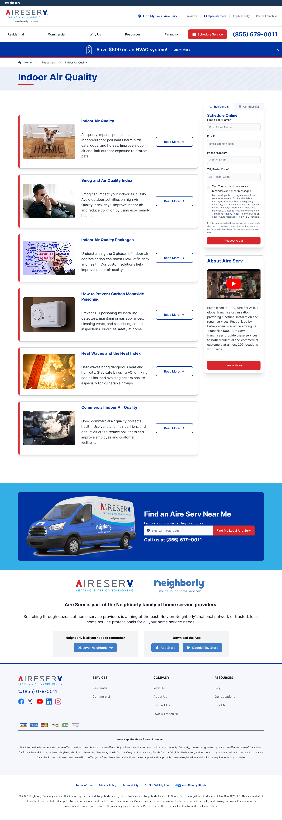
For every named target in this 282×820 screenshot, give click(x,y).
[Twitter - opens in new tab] (30, 701)
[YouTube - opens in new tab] (40, 701)
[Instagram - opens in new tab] (58, 701)
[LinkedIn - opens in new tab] (49, 701)
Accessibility (130, 785)
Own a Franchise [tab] (266, 16)
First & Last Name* (219, 119)
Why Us (159, 688)
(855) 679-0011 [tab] (255, 34)
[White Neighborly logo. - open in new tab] (13, 3)
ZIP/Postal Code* (218, 169)
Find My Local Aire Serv (234, 530)
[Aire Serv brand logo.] (27, 16)
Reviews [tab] (191, 16)
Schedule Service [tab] (210, 34)
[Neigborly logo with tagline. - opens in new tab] (179, 585)
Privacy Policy (231, 213)
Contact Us (161, 705)
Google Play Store (205, 648)
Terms (215, 213)
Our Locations (225, 696)
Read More (172, 142)
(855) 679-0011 (184, 540)
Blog (218, 688)
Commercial (251, 106)
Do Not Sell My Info (157, 785)
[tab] (157, 16)
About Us (160, 696)
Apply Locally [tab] (241, 16)
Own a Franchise (165, 714)
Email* (211, 136)
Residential (221, 106)
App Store (168, 648)
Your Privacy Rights (194, 785)
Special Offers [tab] (217, 16)
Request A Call (234, 240)
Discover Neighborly (93, 648)
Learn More (234, 365)
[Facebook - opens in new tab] (21, 701)
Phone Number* (217, 152)
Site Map (221, 705)
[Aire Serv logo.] (104, 585)
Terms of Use (84, 785)
